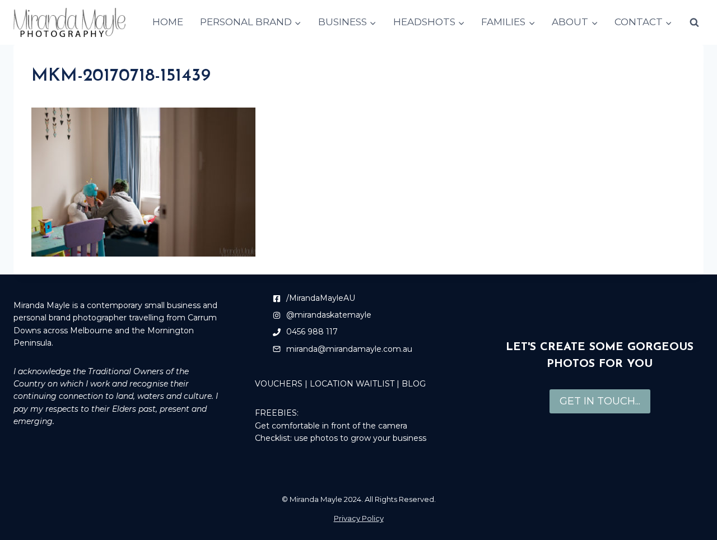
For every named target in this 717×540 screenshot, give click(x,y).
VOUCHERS (278, 384)
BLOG (414, 384)
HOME (167, 21)
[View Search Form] (694, 22)
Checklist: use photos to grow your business (340, 438)
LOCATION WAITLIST (352, 384)
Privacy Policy (359, 518)
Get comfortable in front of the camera (331, 426)
